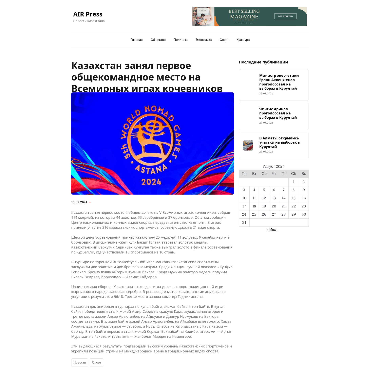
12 (264, 198)
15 (294, 198)
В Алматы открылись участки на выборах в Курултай (279, 142)
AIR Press (88, 14)
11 (254, 198)
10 (244, 198)
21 (284, 206)
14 (284, 198)
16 (304, 198)
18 (254, 206)
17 (244, 206)
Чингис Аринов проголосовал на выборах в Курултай (278, 113)
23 (304, 206)
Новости (79, 363)
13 (274, 198)
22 (294, 206)
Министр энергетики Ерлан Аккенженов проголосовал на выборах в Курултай (279, 81)
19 (264, 206)
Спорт (96, 363)
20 (274, 206)
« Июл (271, 229)
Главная (136, 40)
